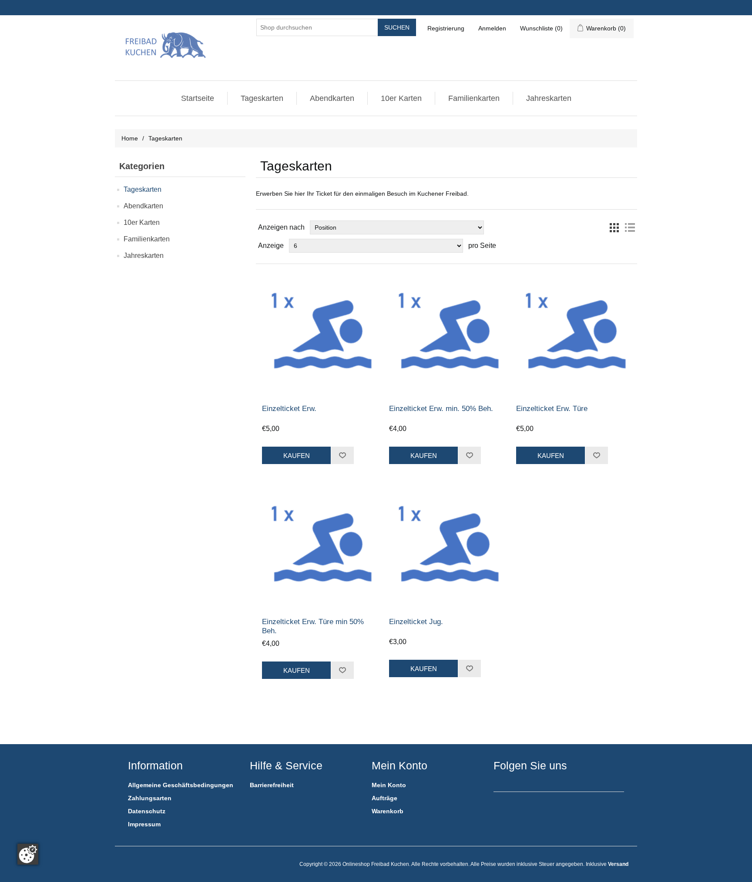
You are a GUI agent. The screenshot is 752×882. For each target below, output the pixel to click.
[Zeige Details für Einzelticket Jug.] (446, 547)
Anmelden (492, 28)
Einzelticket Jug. (416, 622)
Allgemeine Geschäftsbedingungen (180, 785)
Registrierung (445, 28)
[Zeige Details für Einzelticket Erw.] (319, 334)
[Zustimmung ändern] (27, 854)
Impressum (144, 824)
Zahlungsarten (149, 798)
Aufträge (384, 798)
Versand (618, 864)
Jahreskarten (548, 98)
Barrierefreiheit (272, 785)
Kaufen (296, 455)
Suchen (397, 27)
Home (129, 138)
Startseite (197, 98)
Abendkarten (332, 98)
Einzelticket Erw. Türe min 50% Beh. (313, 626)
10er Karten (401, 98)
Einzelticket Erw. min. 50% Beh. (441, 408)
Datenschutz (146, 811)
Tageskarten (262, 98)
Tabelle (614, 227)
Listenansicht (629, 227)
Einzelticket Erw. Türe (552, 408)
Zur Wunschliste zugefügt (342, 455)
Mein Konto (389, 785)
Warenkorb (387, 811)
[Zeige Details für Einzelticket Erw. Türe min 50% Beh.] (319, 547)
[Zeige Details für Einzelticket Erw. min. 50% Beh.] (446, 334)
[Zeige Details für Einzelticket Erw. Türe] (573, 334)
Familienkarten (474, 98)
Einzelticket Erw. (289, 408)
